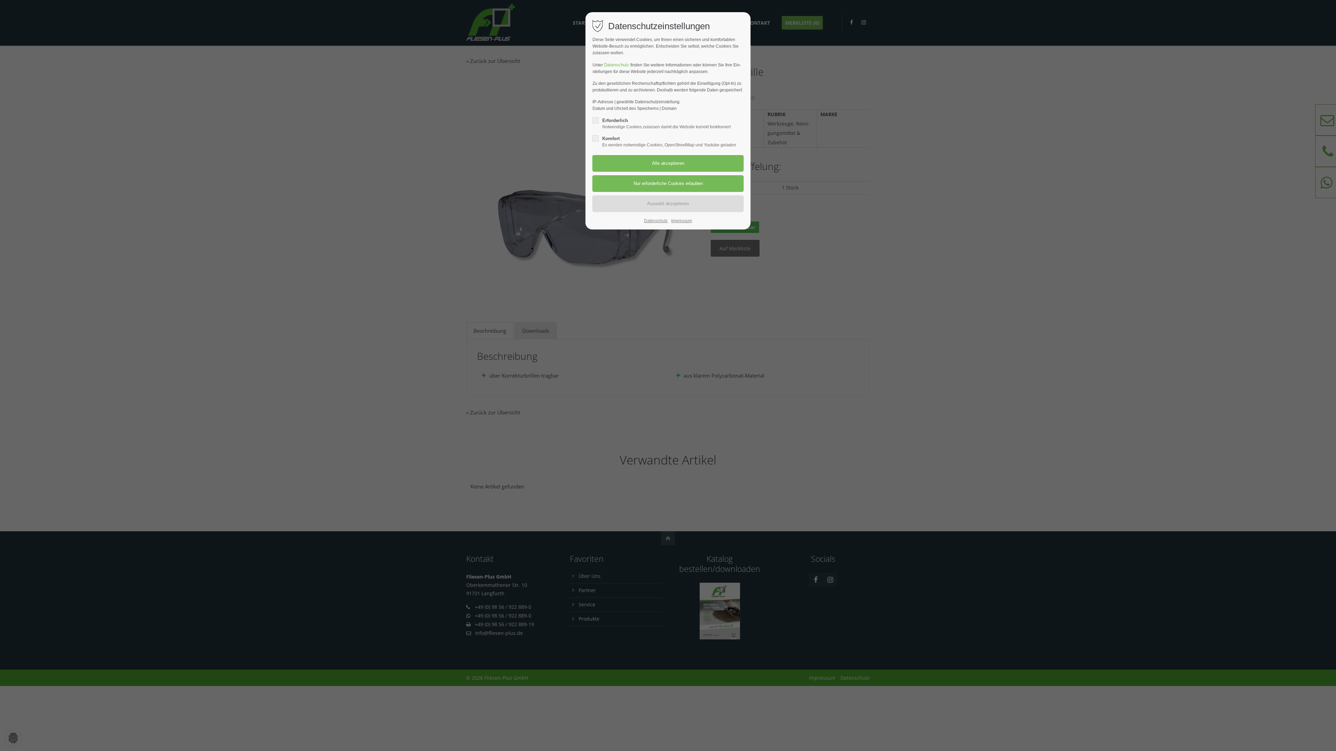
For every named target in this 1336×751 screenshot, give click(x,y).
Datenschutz (616, 64)
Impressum (681, 220)
